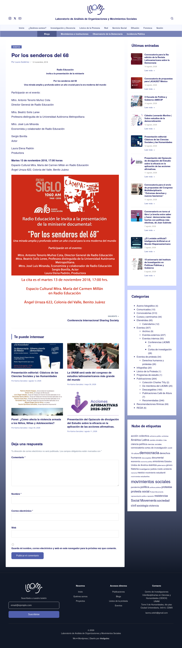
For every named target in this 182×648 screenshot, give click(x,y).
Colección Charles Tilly (154, 382)
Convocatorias (144, 313)
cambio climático (156, 440)
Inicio (21, 27)
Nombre (16, 493)
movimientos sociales (150, 481)
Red (106, 27)
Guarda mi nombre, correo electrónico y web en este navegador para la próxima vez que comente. (63, 548)
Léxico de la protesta (118, 600)
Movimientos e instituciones (74, 33)
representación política (139, 496)
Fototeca (147, 27)
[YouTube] (19, 18)
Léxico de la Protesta (89, 27)
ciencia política (139, 444)
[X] (15, 18)
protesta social (140, 491)
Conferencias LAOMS (159, 342)
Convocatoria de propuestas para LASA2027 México (158, 80)
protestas (167, 487)
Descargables (149, 389)
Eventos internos (150, 338)
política (144, 487)
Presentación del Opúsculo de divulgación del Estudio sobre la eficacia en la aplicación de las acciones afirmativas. (93, 422)
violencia (154, 505)
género (169, 465)
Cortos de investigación (160, 349)
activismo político (155, 436)
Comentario (18, 457)
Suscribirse (34, 614)
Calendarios (148, 324)
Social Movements (144, 500)
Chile (165, 440)
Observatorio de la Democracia (108, 33)
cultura (136, 453)
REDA (140, 407)
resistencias (161, 495)
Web (13, 527)
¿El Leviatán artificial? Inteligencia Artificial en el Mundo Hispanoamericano (157, 241)
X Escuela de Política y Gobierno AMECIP (155, 98)
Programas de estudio (148, 375)
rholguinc (104, 638)
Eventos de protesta (147, 356)
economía (135, 461)
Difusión (135, 27)
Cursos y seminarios (147, 316)
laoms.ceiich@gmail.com (156, 612)
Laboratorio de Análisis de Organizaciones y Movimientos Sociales (96, 18)
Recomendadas (150, 400)
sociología (142, 505)
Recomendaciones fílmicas (150, 404)
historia (135, 468)
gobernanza (161, 465)
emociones (158, 461)
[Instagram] (10, 18)
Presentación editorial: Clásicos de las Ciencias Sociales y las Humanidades (34, 374)
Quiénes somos (80, 596)
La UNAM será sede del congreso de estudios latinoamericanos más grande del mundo (91, 376)
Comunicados (144, 309)
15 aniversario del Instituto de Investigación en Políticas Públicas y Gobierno (157, 264)
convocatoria (137, 447)
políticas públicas (155, 487)
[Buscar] (172, 18)
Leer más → (149, 70)
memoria (134, 473)
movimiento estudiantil (155, 472)
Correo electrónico (22, 510)
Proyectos (80, 600)
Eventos (16, 47)
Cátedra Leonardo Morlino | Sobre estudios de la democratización (158, 118)
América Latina (140, 440)
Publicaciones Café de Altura (157, 393)
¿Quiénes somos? (37, 27)
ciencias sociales (154, 444)
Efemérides (142, 320)
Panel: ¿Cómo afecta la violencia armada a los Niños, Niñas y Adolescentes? (36, 421)
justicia (154, 468)
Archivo (146, 331)
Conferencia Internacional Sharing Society (93, 320)
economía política (146, 461)
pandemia (135, 487)
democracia (149, 452)
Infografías (142, 367)
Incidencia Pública (136, 33)
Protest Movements (156, 492)
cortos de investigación (155, 447)
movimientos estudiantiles (140, 476)
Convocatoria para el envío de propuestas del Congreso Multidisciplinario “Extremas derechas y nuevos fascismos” (158, 190)
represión (150, 496)
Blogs (118, 596)
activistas (165, 436)
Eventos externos (151, 335)
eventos (153, 465)
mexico (141, 472)
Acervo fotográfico (146, 305)
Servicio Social (119, 27)
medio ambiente (164, 468)
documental (158, 457)
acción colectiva (140, 435)
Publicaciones (144, 378)
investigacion (144, 469)
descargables (146, 458)
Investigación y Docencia (63, 27)
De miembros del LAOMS (155, 385)
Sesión (159, 27)
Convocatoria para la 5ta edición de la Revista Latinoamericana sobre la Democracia (156, 58)
